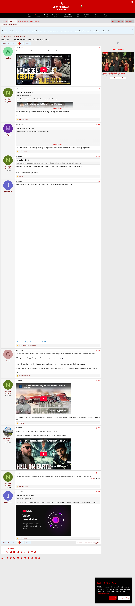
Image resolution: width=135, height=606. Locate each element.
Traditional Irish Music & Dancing (113, 73)
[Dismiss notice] (132, 29)
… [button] (11, 44)
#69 (99, 473)
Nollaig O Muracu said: (24, 128)
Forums (37, 15)
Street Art (68, 15)
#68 (99, 428)
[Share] (96, 48)
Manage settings (124, 598)
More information (103, 594)
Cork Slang (87, 15)
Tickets (46, 15)
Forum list (4, 25)
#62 (99, 88)
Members (33, 21)
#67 (99, 381)
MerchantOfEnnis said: (24, 92)
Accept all (113, 598)
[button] (27, 21)
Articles (78, 15)
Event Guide (56, 15)
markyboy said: (22, 160)
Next (27, 44)
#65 (99, 181)
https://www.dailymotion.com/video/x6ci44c (31, 342)
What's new (22, 21)
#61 (99, 47)
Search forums (12, 25)
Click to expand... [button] (58, 108)
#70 (99, 492)
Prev (4, 44)
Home (30, 15)
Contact (97, 15)
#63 (99, 124)
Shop (105, 15)
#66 (99, 350)
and (27, 345)
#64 (99, 156)
